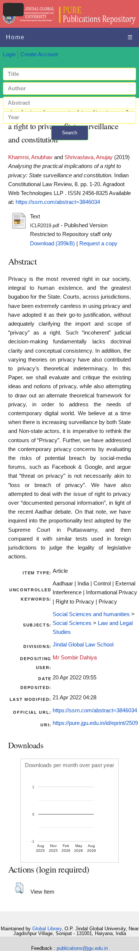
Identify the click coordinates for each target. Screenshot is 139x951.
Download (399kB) (52, 243)
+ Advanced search (69, 144)
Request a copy (98, 243)
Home (15, 37)
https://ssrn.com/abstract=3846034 (58, 202)
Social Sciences (72, 623)
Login (9, 54)
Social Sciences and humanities (91, 614)
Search (69, 132)
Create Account (39, 54)
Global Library (47, 928)
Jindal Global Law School (83, 645)
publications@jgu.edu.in (82, 948)
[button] (19, 888)
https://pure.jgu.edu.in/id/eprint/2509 (95, 723)
